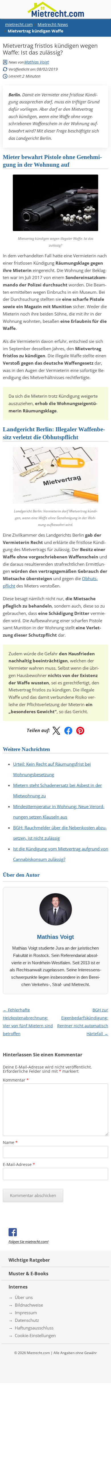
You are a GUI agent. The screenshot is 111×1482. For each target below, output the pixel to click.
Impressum (26, 1312)
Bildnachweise (29, 1305)
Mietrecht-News (53, 24)
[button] (56, 731)
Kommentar (16, 1080)
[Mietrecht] (55, 9)
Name (10, 1142)
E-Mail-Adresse (19, 1164)
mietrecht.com (19, 24)
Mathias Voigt (36, 62)
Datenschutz (27, 1320)
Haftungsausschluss (34, 1328)
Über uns (24, 1297)
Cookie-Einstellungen (35, 1335)
